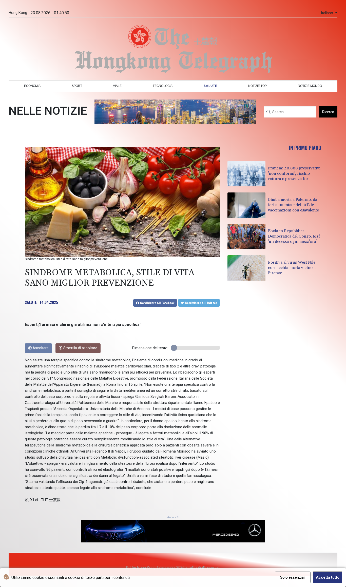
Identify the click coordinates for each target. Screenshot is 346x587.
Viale (117, 86)
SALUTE (31, 302)
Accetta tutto (327, 577)
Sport (77, 86)
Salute (210, 86)
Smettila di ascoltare (79, 348)
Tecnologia (162, 86)
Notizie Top (257, 86)
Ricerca (328, 112)
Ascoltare (40, 348)
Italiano (327, 13)
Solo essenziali (292, 577)
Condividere (157, 303)
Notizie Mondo (310, 86)
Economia (32, 86)
